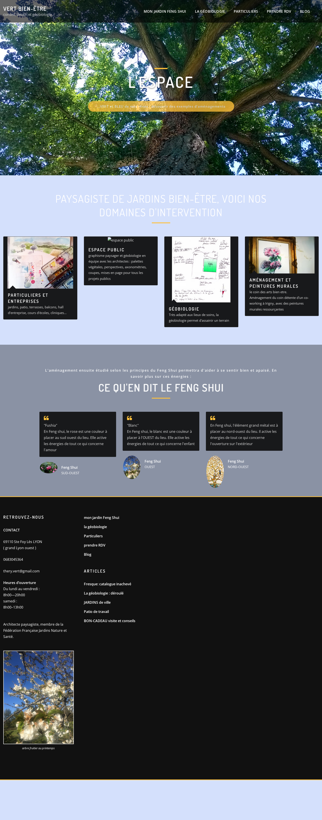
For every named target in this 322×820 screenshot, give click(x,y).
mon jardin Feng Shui (165, 11)
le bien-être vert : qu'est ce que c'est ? (161, 128)
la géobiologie (210, 11)
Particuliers (246, 11)
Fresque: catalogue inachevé (107, 584)
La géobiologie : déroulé (104, 593)
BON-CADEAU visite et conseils (109, 620)
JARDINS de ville (97, 602)
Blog (305, 11)
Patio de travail (96, 611)
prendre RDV (279, 11)
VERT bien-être (25, 8)
